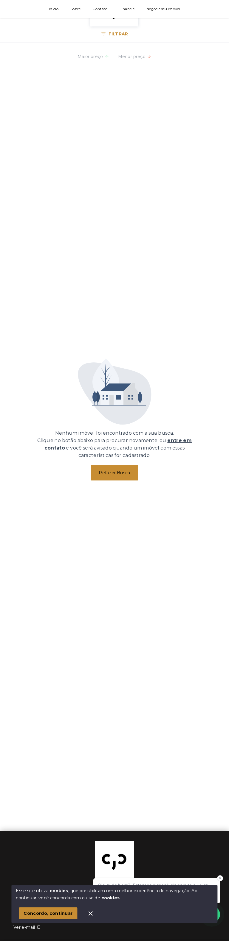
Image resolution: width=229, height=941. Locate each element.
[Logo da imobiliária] (114, 860)
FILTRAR (118, 34)
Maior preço (90, 56)
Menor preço (132, 56)
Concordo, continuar (48, 913)
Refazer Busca (114, 472)
